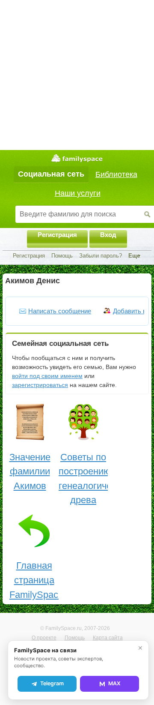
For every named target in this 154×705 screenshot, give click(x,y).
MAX (114, 683)
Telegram (52, 683)
